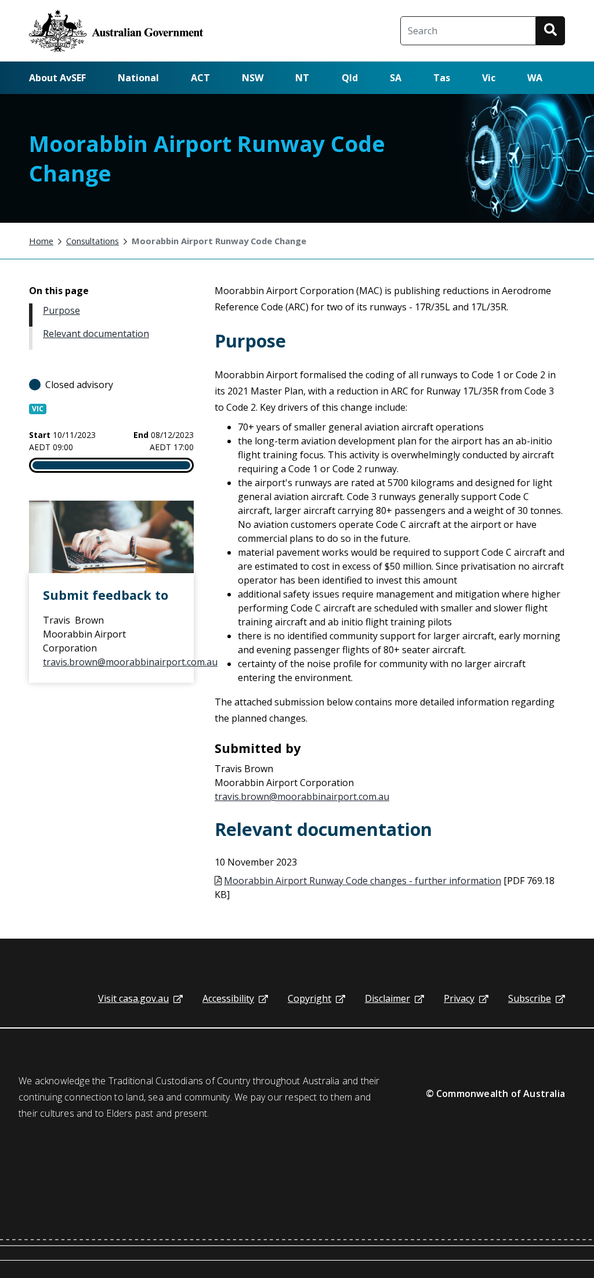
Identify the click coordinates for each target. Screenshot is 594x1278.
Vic (488, 77)
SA (395, 77)
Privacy (459, 998)
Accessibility (228, 998)
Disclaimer (387, 998)
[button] (550, 30)
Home (41, 241)
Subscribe (529, 998)
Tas (441, 77)
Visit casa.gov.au (133, 998)
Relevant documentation (96, 333)
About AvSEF (57, 77)
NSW (252, 77)
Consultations (92, 241)
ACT (200, 77)
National (138, 77)
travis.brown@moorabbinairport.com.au (130, 662)
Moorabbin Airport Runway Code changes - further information (362, 880)
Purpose (61, 310)
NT (302, 77)
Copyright (309, 998)
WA (534, 77)
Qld (350, 77)
